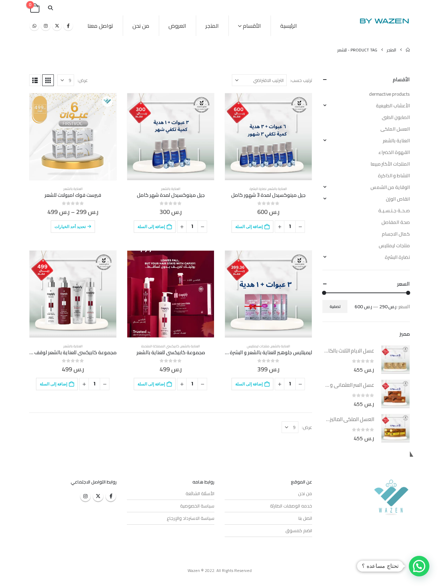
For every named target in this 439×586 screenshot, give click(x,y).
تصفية (335, 306)
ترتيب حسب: (301, 80)
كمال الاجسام (396, 233)
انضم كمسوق (298, 530)
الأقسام (252, 26)
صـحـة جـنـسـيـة (394, 210)
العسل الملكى (395, 128)
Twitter (98, 496)
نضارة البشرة (258, 189)
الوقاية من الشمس (390, 187)
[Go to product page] (268, 136)
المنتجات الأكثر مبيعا (390, 163)
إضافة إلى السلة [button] (249, 226)
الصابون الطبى (396, 117)
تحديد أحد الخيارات (70, 226)
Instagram (85, 496)
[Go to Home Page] (408, 50)
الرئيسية (288, 26)
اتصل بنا (305, 518)
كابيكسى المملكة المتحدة (160, 346)
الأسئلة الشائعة (200, 493)
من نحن (140, 26)
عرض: (83, 80)
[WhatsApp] (34, 26)
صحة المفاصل (395, 222)
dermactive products (389, 93)
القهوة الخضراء (394, 152)
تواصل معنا (100, 26)
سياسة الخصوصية (197, 506)
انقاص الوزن (398, 198)
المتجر (212, 26)
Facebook (111, 496)
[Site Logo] (384, 21)
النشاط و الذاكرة (394, 175)
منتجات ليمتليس (258, 346)
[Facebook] (68, 26)
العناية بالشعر (277, 189)
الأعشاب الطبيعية (393, 105)
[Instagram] (45, 26)
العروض (177, 26)
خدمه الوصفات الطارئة (291, 506)
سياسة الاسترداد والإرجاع (190, 518)
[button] (50, 8)
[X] (57, 26)
